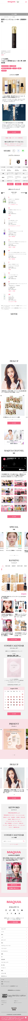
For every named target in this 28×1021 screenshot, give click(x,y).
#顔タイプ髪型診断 (8, 823)
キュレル (9, 296)
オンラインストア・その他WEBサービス (9, 986)
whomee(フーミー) (11, 199)
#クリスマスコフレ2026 (20, 815)
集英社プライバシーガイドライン (18, 1002)
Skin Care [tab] (7, 566)
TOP (2, 305)
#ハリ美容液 (13, 247)
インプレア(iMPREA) (14, 679)
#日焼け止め (21, 823)
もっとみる (14, 132)
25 (11, 705)
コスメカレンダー (7, 305)
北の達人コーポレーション (17, 209)
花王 (12, 296)
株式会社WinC (17, 199)
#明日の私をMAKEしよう (14, 812)
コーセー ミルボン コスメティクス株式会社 (15, 680)
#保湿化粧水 (13, 236)
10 (8, 699)
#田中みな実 (23, 817)
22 (22, 702)
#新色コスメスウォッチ (16, 819)
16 (5, 702)
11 (11, 699)
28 (19, 705)
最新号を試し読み (14, 884)
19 (14, 702)
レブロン (16, 220)
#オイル (16, 204)
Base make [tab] (23, 192)
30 (5, 707)
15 (22, 699)
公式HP (2, 54)
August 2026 (14, 688)
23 (5, 705)
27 (17, 705)
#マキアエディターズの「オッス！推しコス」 (14, 821)
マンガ (2, 979)
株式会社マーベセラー (15, 264)
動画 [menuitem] (2, 970)
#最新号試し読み (16, 827)
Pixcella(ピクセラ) (11, 241)
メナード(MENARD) (15, 308)
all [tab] (3, 566)
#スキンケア (18, 145)
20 (17, 702)
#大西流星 (18, 817)
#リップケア (5, 825)
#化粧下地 (10, 825)
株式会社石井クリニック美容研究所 (14, 285)
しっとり (14, 68)
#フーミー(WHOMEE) (11, 204)
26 (14, 705)
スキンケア (4, 70)
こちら (11, 996)
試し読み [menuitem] (3, 965)
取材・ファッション (5, 981)
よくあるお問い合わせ (4, 1002)
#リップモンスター (21, 825)
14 (19, 699)
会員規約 (2, 1004)
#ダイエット (15, 825)
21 (19, 702)
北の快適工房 (10, 209)
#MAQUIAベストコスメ (9, 815)
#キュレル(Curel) (11, 301)
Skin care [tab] (14, 193)
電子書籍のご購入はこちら (14, 888)
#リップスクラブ (17, 225)
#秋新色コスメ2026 (6, 817)
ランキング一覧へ (14, 639)
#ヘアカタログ (15, 823)
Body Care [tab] (20, 566)
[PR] (14, 436)
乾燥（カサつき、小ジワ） (6, 68)
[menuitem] (14, 929)
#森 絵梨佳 (13, 817)
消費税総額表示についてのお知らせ (14, 990)
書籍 (2, 983)
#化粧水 (9, 236)
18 (11, 702)
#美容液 (9, 215)
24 (8, 705)
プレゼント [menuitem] (3, 967)
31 (8, 707)
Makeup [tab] (13, 566)
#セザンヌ (10, 827)
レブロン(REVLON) (11, 220)
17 (8, 702)
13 (16, 699)
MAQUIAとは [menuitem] (4, 976)
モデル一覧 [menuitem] (3, 973)
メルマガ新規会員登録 (14, 922)
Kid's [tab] (4, 192)
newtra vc (9, 264)
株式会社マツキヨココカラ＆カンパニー (21, 241)
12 (14, 699)
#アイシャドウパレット (11, 145)
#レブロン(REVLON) (11, 225)
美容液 (19, 68)
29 (22, 705)
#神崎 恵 (9, 819)
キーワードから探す (14, 844)
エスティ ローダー (23, 252)
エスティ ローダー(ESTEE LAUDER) (13, 252)
